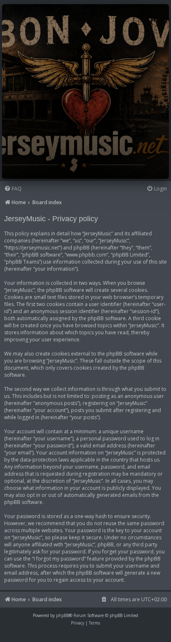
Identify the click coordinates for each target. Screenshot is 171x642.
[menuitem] (13, 189)
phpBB (62, 615)
